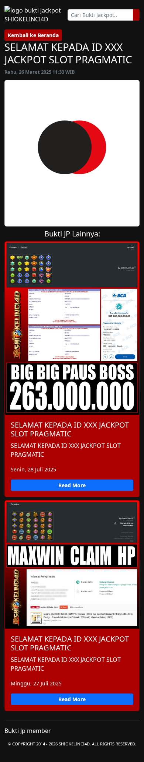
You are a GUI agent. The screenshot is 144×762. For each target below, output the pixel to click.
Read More (72, 485)
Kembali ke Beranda (33, 35)
